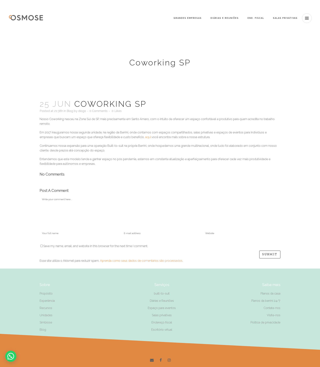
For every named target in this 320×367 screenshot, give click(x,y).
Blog (70, 111)
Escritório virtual (161, 329)
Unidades (46, 315)
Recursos (46, 308)
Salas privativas (162, 315)
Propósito (46, 293)
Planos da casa (270, 293)
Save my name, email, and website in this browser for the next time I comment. (95, 246)
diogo (82, 111)
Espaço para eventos (162, 308)
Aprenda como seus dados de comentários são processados (141, 260)
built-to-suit (162, 293)
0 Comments (98, 111)
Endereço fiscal (161, 322)
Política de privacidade (265, 322)
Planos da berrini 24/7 (265, 300)
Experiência (47, 300)
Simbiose (46, 322)
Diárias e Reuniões (162, 300)
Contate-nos (272, 308)
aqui (148, 137)
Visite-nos (273, 315)
